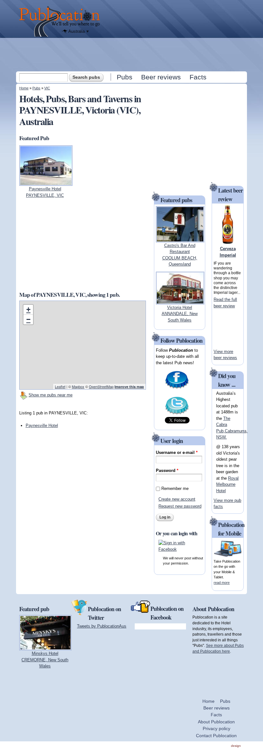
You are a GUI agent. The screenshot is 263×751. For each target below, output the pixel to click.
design (236, 745)
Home (24, 88)
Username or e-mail (177, 452)
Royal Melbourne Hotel (227, 484)
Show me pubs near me (50, 395)
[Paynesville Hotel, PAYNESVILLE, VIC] (45, 182)
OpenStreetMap (101, 386)
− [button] (28, 319)
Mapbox (78, 386)
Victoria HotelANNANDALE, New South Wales (180, 313)
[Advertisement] (132, 54)
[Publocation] (61, 21)
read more (222, 582)
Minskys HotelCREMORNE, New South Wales (44, 659)
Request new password (179, 506)
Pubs (124, 77)
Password (167, 470)
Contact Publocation (216, 735)
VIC (47, 88)
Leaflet (60, 386)
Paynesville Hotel (42, 425)
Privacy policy (216, 728)
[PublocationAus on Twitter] (177, 414)
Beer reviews (161, 77)
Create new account (176, 499)
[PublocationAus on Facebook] (177, 388)
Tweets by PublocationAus (101, 626)
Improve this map (129, 386)
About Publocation (216, 721)
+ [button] (28, 309)
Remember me (175, 488)
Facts (198, 77)
